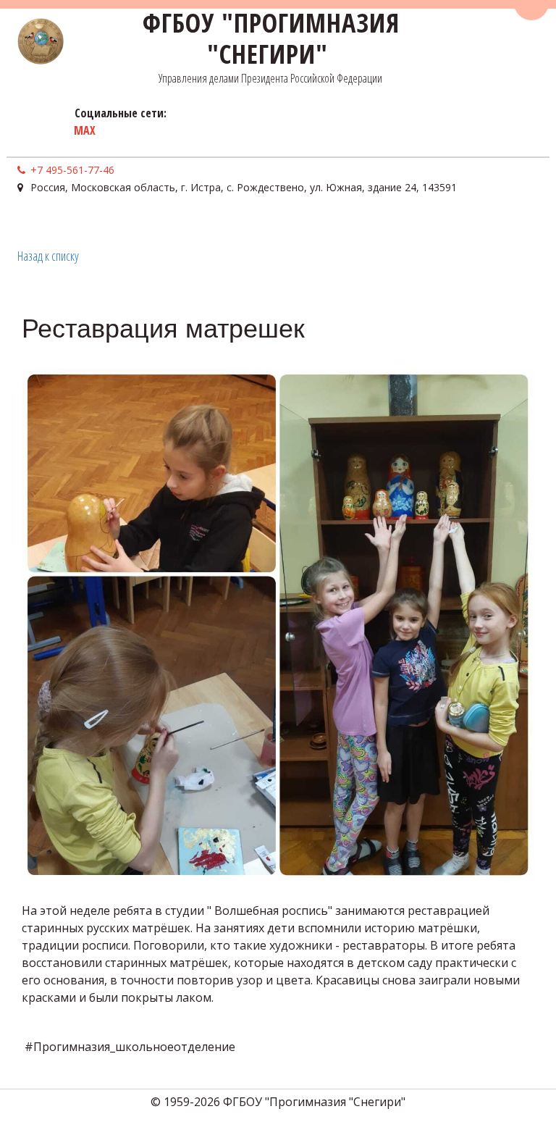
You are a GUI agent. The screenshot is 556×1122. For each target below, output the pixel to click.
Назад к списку (48, 255)
